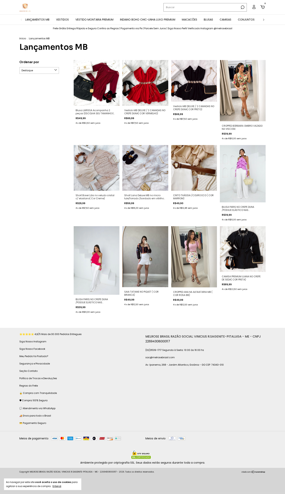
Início (22, 38)
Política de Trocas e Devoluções (38, 378)
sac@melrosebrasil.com (160, 357)
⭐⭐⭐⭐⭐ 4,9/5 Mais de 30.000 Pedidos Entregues (50, 334)
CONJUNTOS (246, 19)
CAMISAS (225, 19)
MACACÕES (189, 19)
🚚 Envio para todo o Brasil (35, 415)
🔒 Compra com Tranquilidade (38, 393)
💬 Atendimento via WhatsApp (37, 408)
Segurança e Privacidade (34, 363)
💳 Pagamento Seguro (32, 423)
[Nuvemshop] (253, 472)
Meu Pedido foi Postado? (33, 356)
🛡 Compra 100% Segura (33, 400)
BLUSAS (208, 19)
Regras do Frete (28, 385)
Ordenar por (29, 62)
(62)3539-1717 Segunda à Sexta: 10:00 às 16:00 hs (174, 350)
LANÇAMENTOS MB (37, 19)
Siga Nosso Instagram (32, 341)
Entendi (57, 486)
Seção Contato (28, 371)
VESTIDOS (62, 19)
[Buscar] (242, 7)
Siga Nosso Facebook (32, 349)
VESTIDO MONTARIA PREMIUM (94, 19)
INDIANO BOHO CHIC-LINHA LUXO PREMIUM (147, 19)
